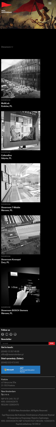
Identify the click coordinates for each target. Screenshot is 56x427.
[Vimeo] (11, 334)
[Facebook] (2, 334)
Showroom (6, 47)
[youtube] (6, 334)
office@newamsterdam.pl (12, 355)
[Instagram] (15, 334)
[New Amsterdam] (6, 7)
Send (51, 343)
